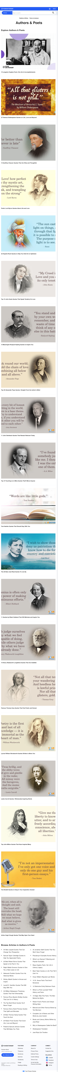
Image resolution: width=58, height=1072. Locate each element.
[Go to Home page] (7, 8)
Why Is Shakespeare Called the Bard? (45, 1025)
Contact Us (48, 1048)
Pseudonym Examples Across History (44, 956)
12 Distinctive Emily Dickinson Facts (44, 986)
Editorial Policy (34, 1054)
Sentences (20, 1054)
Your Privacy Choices (30, 1071)
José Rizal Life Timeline (40, 1032)
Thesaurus (20, 1051)
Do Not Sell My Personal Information (36, 1063)
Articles (5, 13)
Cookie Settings (35, 1057)
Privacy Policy (34, 1051)
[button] (50, 8)
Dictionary (20, 1048)
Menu (54, 8)
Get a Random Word (8, 1055)
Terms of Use (34, 1059)
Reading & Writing (23, 18)
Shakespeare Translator (40, 1029)
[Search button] (54, 12)
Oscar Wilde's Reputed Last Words (44, 977)
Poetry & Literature (34, 18)
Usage (19, 1062)
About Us (33, 1048)
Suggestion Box (49, 1051)
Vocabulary (20, 1059)
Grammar (20, 1057)
